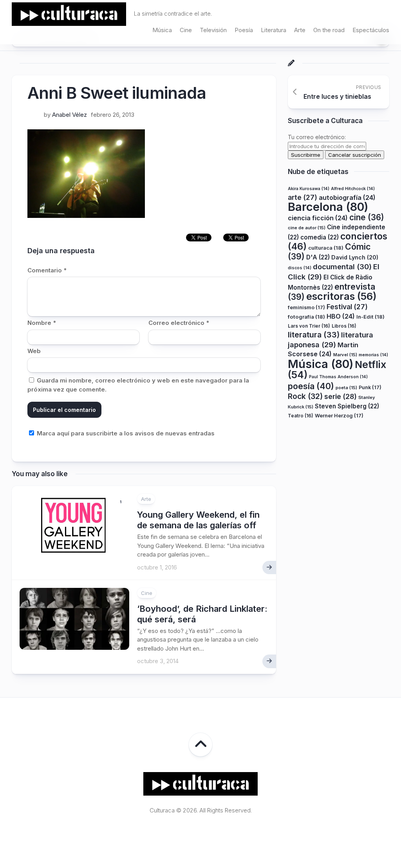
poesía (311, 386)
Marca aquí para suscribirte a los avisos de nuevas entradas (125, 433)
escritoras (341, 296)
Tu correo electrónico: (317, 137)
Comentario (47, 270)
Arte (299, 30)
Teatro (300, 416)
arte (302, 197)
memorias (373, 354)
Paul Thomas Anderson (338, 376)
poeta (346, 387)
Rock (305, 396)
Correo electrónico (178, 322)
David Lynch (354, 257)
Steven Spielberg (347, 406)
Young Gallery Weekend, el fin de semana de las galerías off (198, 519)
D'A (318, 257)
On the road (329, 30)
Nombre (41, 322)
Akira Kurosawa (308, 188)
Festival (347, 307)
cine (366, 217)
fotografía (306, 317)
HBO (341, 316)
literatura (314, 334)
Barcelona (328, 207)
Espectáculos (370, 30)
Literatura (273, 30)
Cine (186, 30)
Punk (370, 387)
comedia (319, 237)
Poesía (244, 30)
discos (299, 267)
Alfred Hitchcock (353, 188)
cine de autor (306, 227)
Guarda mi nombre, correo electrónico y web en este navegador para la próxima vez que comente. (138, 385)
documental (342, 266)
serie (340, 396)
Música (162, 30)
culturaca (325, 248)
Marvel (345, 354)
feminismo (306, 307)
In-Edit (370, 317)
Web (34, 351)
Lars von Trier (309, 326)
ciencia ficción (318, 218)
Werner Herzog (339, 416)
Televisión (213, 30)
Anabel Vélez (69, 114)
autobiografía (347, 197)
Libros (344, 326)
